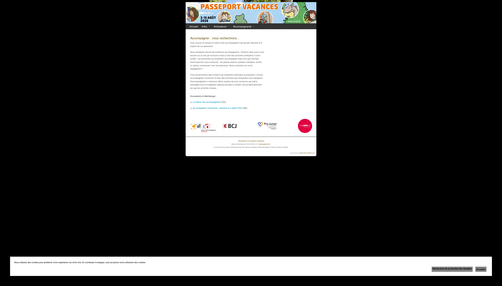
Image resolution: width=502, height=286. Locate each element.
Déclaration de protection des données (452, 268)
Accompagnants (242, 26)
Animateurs (220, 26)
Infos (204, 26)
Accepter (480, 269)
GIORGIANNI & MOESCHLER (306, 153)
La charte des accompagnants (207, 102)
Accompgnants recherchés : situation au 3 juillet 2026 (217, 108)
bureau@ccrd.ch (264, 144)
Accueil (194, 26)
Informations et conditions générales (251, 141)
